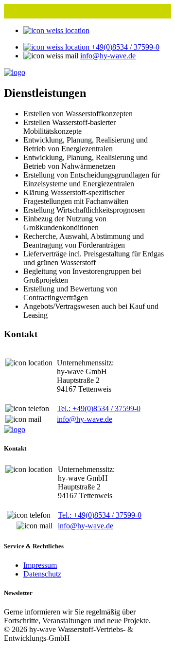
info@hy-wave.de (108, 56)
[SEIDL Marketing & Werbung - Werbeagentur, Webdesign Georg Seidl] (13, 659)
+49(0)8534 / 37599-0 (124, 47)
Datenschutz (42, 574)
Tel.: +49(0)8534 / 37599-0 (98, 408)
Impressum (40, 565)
